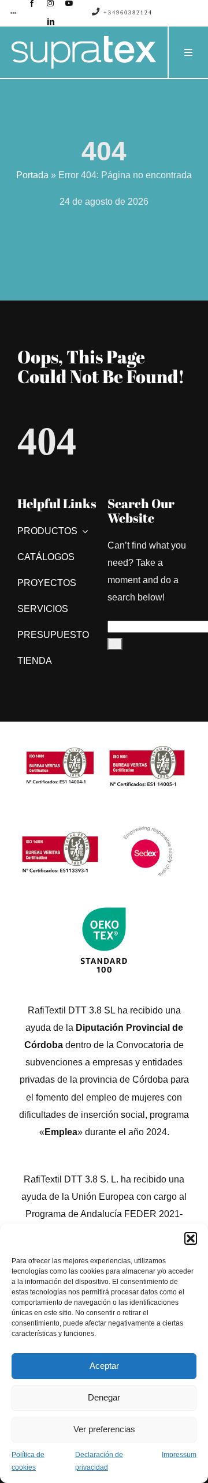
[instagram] (50, 3)
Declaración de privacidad (99, 1461)
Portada (32, 175)
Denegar (104, 1397)
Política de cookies (28, 1461)
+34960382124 (127, 12)
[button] (190, 1238)
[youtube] (69, 3)
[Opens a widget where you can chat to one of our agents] (164, 1462)
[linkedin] (50, 21)
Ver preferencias (104, 1429)
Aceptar (104, 1366)
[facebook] (31, 3)
